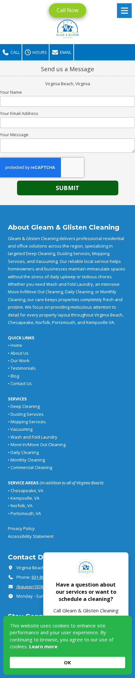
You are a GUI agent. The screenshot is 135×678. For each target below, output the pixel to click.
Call (15, 52)
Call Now (67, 10)
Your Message (14, 134)
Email (65, 52)
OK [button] (67, 662)
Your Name (11, 92)
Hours (39, 52)
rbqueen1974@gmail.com (41, 586)
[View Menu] (124, 10)
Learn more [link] (43, 646)
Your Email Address (19, 113)
